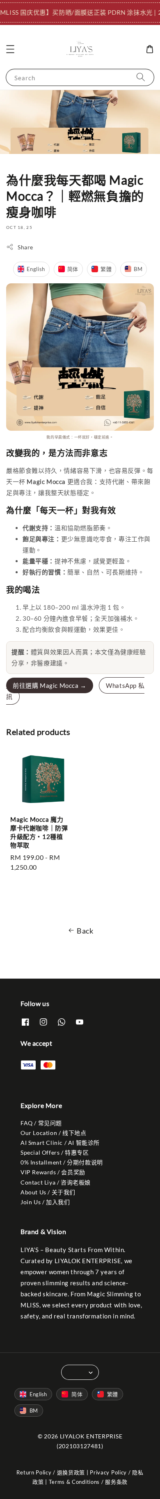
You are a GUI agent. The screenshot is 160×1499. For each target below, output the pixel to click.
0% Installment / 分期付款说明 (62, 1162)
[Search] (141, 77)
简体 (72, 269)
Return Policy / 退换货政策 (50, 1472)
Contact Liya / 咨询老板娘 (56, 1182)
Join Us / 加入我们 (45, 1201)
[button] (10, 49)
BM (138, 269)
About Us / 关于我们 (48, 1192)
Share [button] (25, 247)
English (36, 269)
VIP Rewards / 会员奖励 (53, 1172)
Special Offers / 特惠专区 (55, 1152)
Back (85, 930)
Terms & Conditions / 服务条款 (88, 1482)
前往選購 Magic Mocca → (50, 685)
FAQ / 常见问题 (41, 1122)
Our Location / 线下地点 (53, 1132)
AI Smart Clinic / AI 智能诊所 (60, 1142)
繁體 (106, 269)
